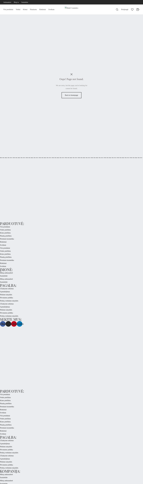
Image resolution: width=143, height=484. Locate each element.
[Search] (117, 9)
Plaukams (33, 9)
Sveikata (51, 9)
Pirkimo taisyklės (6, 295)
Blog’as (16, 2)
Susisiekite (24, 2)
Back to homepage (71, 95)
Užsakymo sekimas (7, 289)
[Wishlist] (132, 9)
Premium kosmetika (7, 239)
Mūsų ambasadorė (6, 273)
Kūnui (25, 9)
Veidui (18, 9)
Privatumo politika (6, 298)
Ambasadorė (7, 2)
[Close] (134, 4)
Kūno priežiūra (5, 233)
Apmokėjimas (5, 292)
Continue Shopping (107, 24)
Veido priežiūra (5, 230)
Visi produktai (8, 9)
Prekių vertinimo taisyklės (9, 301)
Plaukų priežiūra (6, 236)
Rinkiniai (42, 9)
